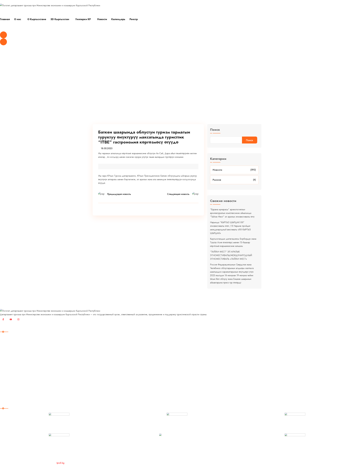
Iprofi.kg (60, 463)
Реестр (134, 19)
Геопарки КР (83, 19)
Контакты (6, 391)
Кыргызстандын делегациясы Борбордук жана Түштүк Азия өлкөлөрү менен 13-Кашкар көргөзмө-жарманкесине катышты (233, 242)
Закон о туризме (11, 379)
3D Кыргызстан (59, 19)
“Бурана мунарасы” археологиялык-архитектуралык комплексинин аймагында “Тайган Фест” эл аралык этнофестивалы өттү (232, 213)
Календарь (118, 19)
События (6, 374)
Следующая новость (178, 194)
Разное (110, 92)
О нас (17, 19)
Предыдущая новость (119, 194)
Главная (5, 19)
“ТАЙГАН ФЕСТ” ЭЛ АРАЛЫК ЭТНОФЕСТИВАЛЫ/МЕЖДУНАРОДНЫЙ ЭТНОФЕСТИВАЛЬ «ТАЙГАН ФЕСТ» (231, 255)
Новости (102, 19)
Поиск (215, 130)
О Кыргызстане (36, 19)
